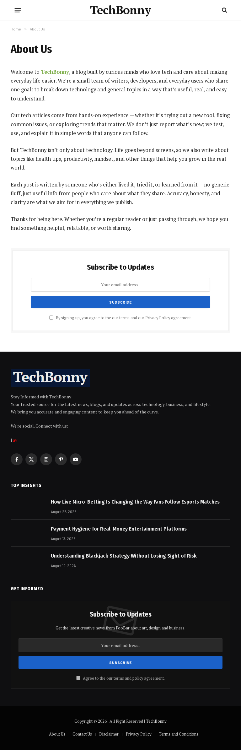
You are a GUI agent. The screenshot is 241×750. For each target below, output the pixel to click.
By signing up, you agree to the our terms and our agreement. (123, 318)
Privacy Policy (157, 318)
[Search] (224, 10)
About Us (57, 734)
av (15, 440)
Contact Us (82, 734)
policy (137, 678)
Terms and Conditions (178, 734)
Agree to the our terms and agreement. (123, 678)
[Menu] (18, 10)
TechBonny (55, 71)
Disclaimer (109, 734)
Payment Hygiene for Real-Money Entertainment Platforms (119, 529)
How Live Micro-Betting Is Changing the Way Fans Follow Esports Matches (135, 502)
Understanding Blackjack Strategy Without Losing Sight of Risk (124, 556)
